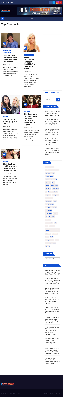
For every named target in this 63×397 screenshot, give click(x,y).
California (48, 182)
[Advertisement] (52, 62)
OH (46, 226)
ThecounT (5, 116)
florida (50, 191)
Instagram (55, 195)
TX (46, 243)
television (54, 233)
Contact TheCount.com (55, 393)
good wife (26, 111)
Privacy (46, 393)
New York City (49, 223)
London (55, 207)
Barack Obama (49, 176)
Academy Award (50, 167)
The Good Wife (6, 50)
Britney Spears (49, 179)
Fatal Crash (56, 188)
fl (46, 191)
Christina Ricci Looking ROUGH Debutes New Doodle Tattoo (10, 167)
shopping (48, 233)
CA (56, 179)
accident (48, 170)
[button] (60, 18)
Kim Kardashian (50, 204)
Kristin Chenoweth (28, 54)
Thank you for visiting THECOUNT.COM (10, 393)
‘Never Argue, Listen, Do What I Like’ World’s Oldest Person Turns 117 (52, 113)
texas (47, 236)
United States (52, 243)
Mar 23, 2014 (29, 127)
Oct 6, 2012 (7, 173)
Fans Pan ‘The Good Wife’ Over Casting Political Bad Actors (10, 58)
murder (55, 213)
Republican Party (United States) (52, 229)
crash (47, 185)
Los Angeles (49, 210)
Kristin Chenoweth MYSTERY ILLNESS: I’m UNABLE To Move (29, 62)
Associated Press (50, 173)
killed (55, 201)
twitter (57, 240)
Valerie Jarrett (7, 52)
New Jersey (52, 216)
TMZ (51, 236)
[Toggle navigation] (32, 18)
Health (55, 191)
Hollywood (48, 195)
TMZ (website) (49, 240)
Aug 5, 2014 (28, 71)
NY (55, 223)
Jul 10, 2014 (7, 126)
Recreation (52, 226)
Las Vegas (48, 207)
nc (46, 216)
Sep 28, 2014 (7, 64)
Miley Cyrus (49, 213)
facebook (48, 188)
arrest (53, 170)
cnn (53, 182)
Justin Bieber (49, 198)
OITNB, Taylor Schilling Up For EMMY (10, 121)
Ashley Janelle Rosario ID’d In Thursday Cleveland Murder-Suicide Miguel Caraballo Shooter (52, 330)
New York (48, 219)
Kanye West (49, 201)
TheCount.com (52, 265)
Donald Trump (54, 185)
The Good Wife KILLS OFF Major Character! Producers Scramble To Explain (31, 119)
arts (58, 170)
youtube (48, 246)
